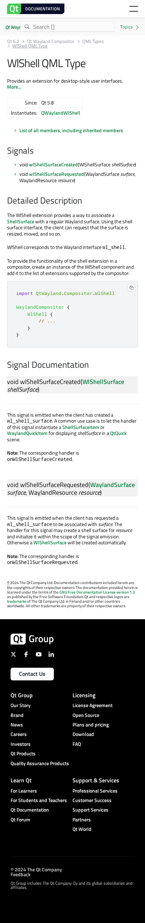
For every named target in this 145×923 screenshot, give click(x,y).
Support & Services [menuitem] (95, 780)
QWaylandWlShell (60, 112)
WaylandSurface (112, 484)
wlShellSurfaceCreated (53, 164)
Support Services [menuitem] (90, 809)
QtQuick (118, 433)
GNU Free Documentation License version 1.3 (97, 592)
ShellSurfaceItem (80, 427)
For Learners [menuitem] (24, 790)
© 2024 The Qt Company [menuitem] (36, 869)
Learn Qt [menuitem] (21, 780)
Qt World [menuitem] (82, 829)
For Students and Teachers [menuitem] (39, 800)
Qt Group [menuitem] (22, 695)
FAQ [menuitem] (76, 744)
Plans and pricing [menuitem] (90, 724)
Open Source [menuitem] (85, 715)
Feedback (21, 874)
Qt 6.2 (13, 41)
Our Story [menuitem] (21, 705)
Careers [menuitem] (19, 734)
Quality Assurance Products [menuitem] (40, 763)
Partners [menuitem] (81, 819)
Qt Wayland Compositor (50, 41)
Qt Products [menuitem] (23, 753)
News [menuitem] (17, 724)
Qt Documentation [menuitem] (30, 809)
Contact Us (32, 673)
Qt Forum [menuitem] (20, 819)
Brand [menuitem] (17, 715)
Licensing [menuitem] (83, 695)
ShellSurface (20, 221)
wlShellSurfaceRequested (56, 174)
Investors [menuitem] (21, 744)
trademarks (16, 601)
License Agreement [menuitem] (92, 705)
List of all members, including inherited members (71, 130)
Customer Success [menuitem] (92, 800)
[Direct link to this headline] (37, 151)
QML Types (93, 41)
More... (14, 86)
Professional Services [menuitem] (95, 790)
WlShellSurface (103, 381)
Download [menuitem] (83, 734)
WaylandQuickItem (27, 433)
